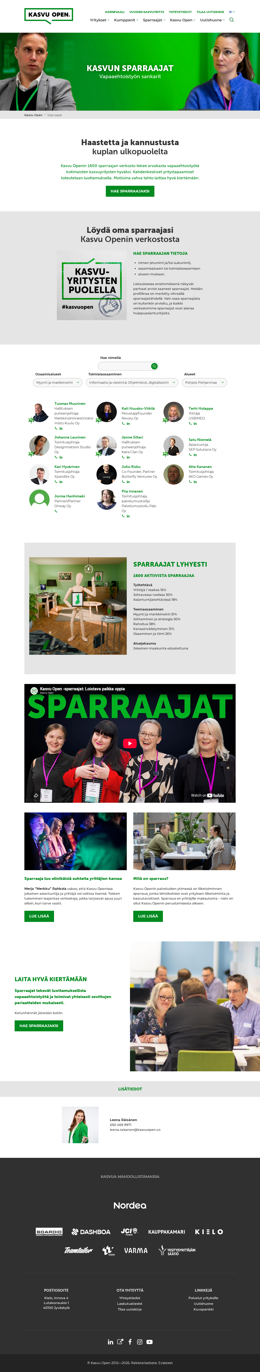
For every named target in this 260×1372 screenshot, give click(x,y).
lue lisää (39, 916)
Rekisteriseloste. (144, 1363)
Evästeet (165, 1363)
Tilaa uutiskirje (130, 1309)
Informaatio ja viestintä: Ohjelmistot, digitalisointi (129, 383)
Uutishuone (211, 20)
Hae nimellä (110, 358)
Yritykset (98, 20)
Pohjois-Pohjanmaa (201, 383)
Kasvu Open (181, 20)
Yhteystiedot (129, 1298)
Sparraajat (152, 20)
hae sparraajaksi (39, 1026)
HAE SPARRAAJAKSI (130, 191)
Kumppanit (124, 20)
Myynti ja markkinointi (54, 383)
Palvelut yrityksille (203, 1298)
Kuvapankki (203, 1309)
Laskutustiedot (129, 1304)
